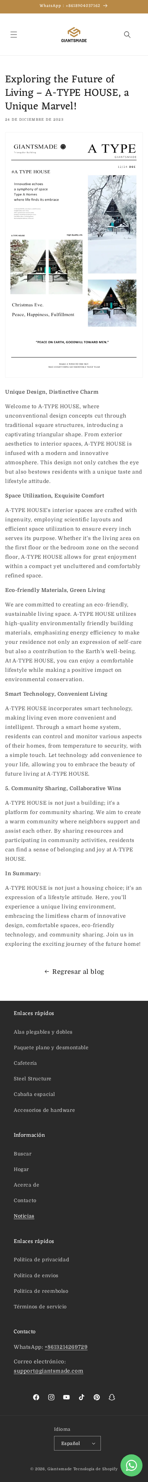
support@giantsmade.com (48, 1371)
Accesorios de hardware (44, 1110)
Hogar (21, 1169)
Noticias (24, 1216)
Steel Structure (33, 1078)
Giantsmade (59, 1469)
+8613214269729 (66, 1347)
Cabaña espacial (34, 1094)
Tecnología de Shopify (95, 1469)
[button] (13, 34)
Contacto (25, 1200)
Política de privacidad (41, 1259)
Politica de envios (36, 1275)
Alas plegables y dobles (43, 1032)
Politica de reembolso (41, 1291)
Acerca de (26, 1185)
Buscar (23, 1153)
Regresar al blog (78, 971)
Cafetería (25, 1063)
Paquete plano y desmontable (51, 1047)
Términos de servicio (40, 1306)
